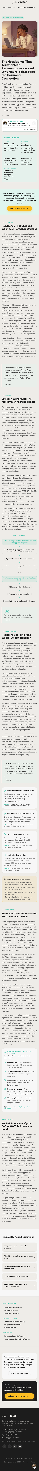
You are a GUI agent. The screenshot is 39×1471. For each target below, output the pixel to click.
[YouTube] (20, 1446)
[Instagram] (4, 1446)
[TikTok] (15, 1446)
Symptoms (12, 7)
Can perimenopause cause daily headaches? (16, 1247)
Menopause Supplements (12, 1325)
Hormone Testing (10, 1328)
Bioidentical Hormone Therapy (14, 1322)
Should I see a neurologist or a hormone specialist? (15, 1285)
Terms (33, 1462)
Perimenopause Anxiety (12, 1313)
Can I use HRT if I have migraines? (16, 1277)
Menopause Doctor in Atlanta (14, 1336)
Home (4, 7)
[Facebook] (10, 1446)
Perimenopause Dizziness (13, 1307)
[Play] (34, 123)
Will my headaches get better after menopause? (17, 1267)
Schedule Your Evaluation (18, 1396)
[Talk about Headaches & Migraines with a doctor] (34, 1466)
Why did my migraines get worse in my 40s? (18, 1257)
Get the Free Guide (17, 209)
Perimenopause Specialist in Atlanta (17, 1339)
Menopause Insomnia (11, 1310)
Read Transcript (31, 129)
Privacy (25, 1462)
